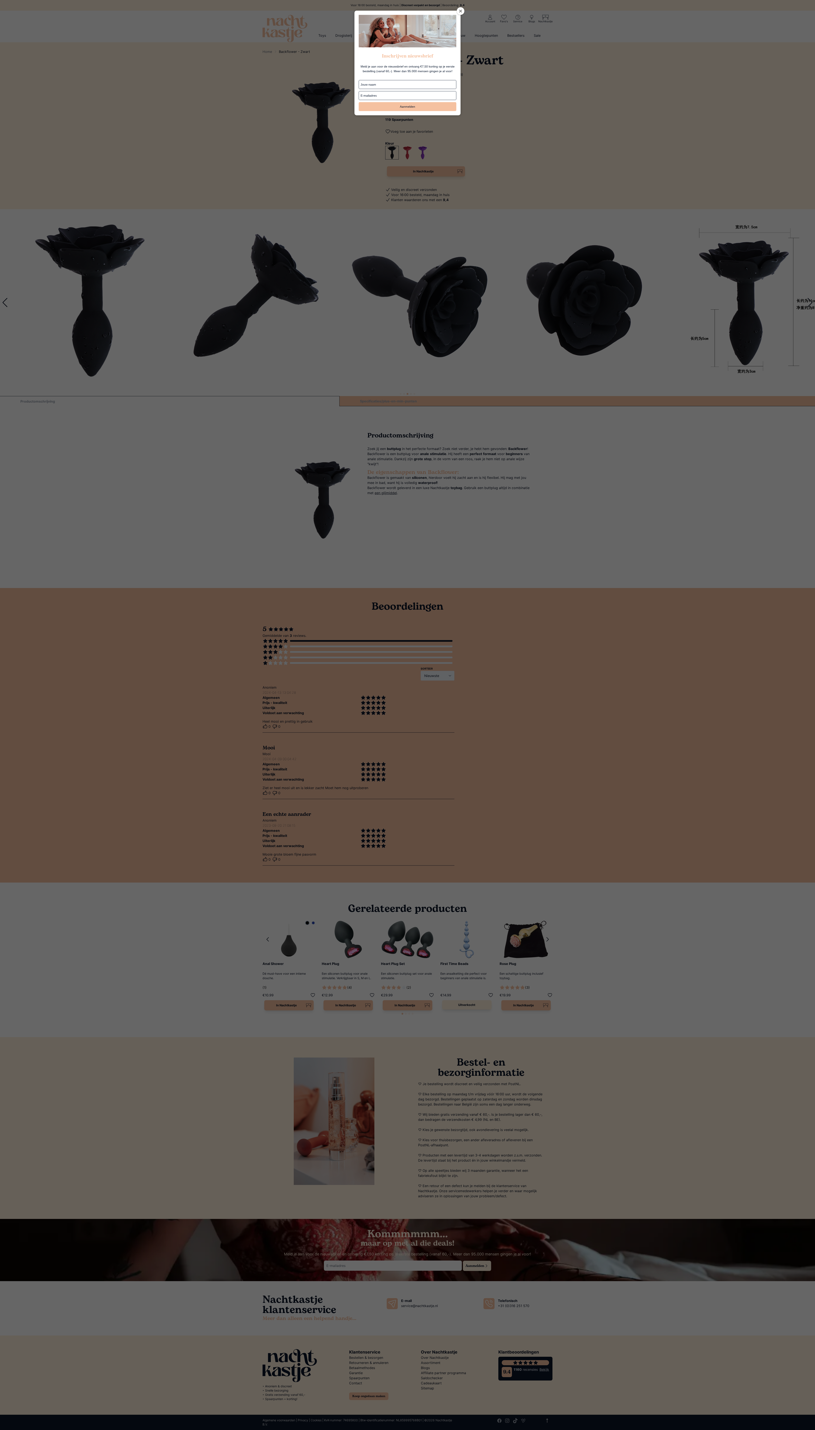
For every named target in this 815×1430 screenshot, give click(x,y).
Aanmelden (407, 106)
